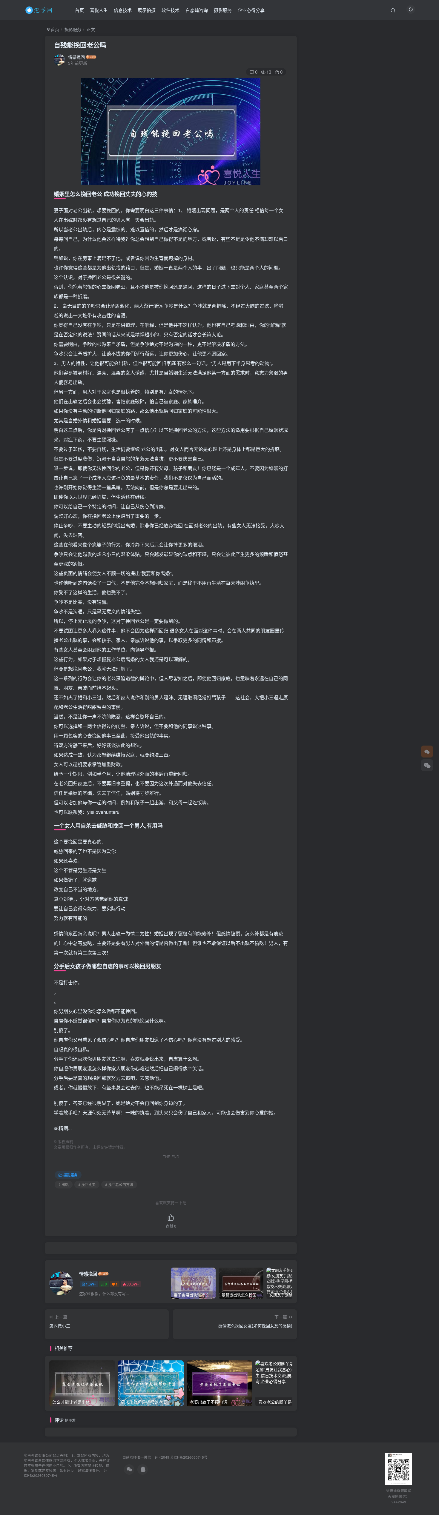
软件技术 (170, 10)
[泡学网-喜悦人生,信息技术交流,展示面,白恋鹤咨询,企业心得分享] (39, 9)
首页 (79, 10)
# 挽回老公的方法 (119, 1184)
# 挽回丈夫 (87, 1184)
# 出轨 (64, 1184)
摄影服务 (223, 10)
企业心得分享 (251, 10)
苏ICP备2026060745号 (189, 1457)
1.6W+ (91, 1283)
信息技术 (123, 10)
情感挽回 (76, 57)
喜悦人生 (99, 10)
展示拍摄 (147, 10)
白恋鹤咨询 (196, 10)
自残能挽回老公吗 (80, 45)
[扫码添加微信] (427, 765)
